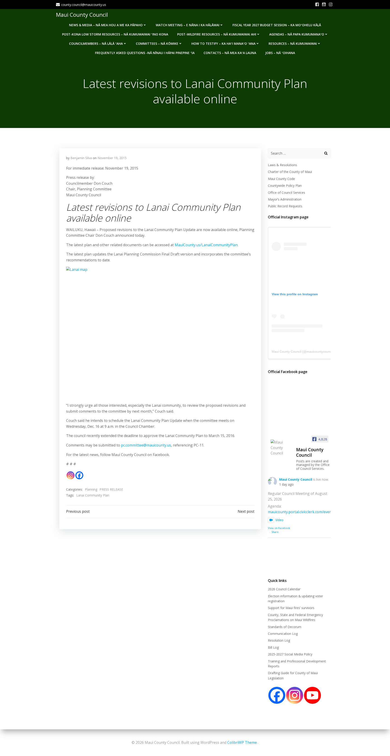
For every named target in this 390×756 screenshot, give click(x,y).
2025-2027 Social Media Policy (290, 654)
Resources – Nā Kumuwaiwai (293, 43)
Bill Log (273, 647)
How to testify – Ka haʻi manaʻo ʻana (223, 43)
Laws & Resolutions (282, 165)
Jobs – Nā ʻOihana (280, 53)
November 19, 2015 (112, 158)
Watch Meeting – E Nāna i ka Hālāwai (187, 25)
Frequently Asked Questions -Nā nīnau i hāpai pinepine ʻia (145, 53)
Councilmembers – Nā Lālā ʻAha (96, 43)
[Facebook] (79, 475)
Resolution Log (279, 640)
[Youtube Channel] (312, 695)
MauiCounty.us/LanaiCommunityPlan (206, 244)
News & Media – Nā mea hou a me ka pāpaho (106, 25)
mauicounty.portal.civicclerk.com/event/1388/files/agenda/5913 (321, 511)
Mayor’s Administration (285, 199)
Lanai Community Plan (92, 495)
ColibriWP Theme (242, 742)
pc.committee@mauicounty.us (146, 445)
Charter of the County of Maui (290, 172)
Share (275, 532)
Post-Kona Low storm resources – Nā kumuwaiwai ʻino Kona (115, 34)
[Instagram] (70, 475)
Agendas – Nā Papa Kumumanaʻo (296, 34)
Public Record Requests (285, 206)
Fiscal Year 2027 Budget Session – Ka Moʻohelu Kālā (276, 25)
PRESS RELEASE (111, 489)
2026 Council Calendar (284, 589)
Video (279, 520)
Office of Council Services (286, 192)
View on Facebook (279, 528)
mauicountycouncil (319, 351)
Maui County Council (82, 14)
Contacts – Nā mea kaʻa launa (230, 53)
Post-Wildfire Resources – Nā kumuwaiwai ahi (216, 34)
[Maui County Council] (281, 447)
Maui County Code (281, 179)
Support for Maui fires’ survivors (291, 608)
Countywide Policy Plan (285, 185)
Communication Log (283, 633)
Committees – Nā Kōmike (157, 43)
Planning (91, 489)
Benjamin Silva (81, 158)
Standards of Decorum (284, 627)
